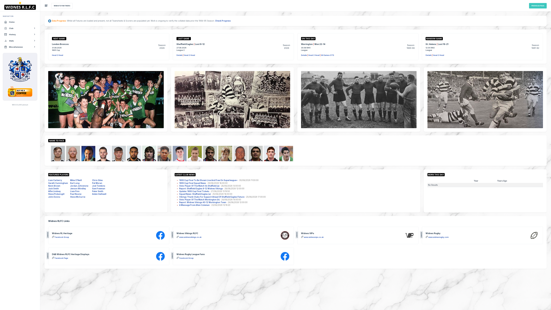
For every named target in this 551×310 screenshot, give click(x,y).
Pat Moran (97, 183)
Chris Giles (97, 180)
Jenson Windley (78, 188)
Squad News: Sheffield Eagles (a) (195, 194)
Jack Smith (53, 188)
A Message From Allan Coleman (194, 205)
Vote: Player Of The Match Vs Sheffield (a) (199, 186)
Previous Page (537, 6)
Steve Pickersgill (56, 194)
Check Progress (223, 21)
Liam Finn (74, 191)
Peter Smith (97, 191)
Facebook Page (61, 258)
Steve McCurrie (77, 197)
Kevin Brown (54, 186)
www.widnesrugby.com (438, 237)
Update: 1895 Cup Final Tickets (194, 191)
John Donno (54, 197)
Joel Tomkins (98, 186)
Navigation (8, 16)
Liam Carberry (55, 180)
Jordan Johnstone (79, 186)
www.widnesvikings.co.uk (190, 237)
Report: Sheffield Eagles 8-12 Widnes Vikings (201, 188)
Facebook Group (62, 237)
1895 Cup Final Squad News (192, 183)
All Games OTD (327, 55)
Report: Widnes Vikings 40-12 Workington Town (202, 202)
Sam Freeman (98, 188)
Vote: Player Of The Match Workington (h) (199, 199)
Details (179, 55)
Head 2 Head (57, 55)
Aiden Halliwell (99, 194)
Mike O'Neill (76, 180)
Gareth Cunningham (58, 183)
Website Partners (62, 6)
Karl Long (74, 183)
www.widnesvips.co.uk (314, 237)
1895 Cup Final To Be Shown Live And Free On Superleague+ (208, 180)
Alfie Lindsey (54, 191)
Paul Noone (75, 194)
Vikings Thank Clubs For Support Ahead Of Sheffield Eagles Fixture (211, 197)
